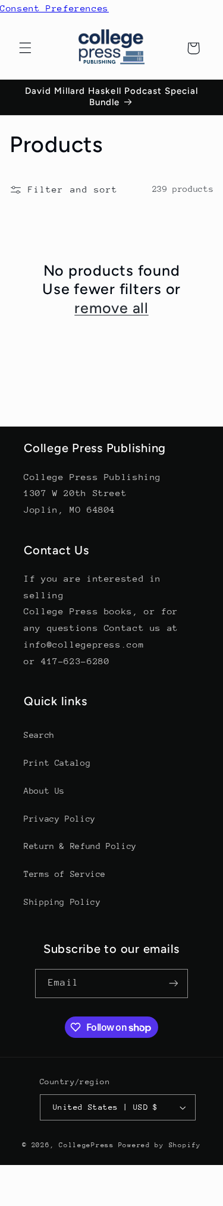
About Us (44, 790)
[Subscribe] (173, 983)
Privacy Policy (60, 818)
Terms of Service (65, 874)
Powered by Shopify (159, 1145)
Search (39, 735)
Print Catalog (57, 763)
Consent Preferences (54, 8)
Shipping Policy (62, 902)
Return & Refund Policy (80, 846)
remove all (111, 308)
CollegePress (86, 1145)
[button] (25, 48)
